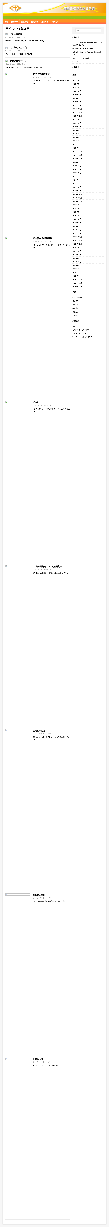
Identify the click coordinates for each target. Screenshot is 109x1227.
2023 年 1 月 (76, 233)
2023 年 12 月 (77, 194)
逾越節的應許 (39, 894)
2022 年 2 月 (76, 272)
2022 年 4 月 (76, 265)
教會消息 (14, 22)
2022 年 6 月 (76, 258)
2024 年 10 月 (77, 159)
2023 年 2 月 (76, 230)
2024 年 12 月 (77, 151)
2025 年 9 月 (76, 119)
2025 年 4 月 (76, 137)
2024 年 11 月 (77, 155)
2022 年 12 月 (77, 237)
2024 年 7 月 (76, 169)
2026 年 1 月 (76, 105)
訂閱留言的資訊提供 (79, 333)
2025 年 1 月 (76, 148)
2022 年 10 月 (77, 244)
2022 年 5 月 (76, 262)
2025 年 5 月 (76, 134)
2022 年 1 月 (76, 276)
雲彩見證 (75, 312)
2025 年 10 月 (77, 116)
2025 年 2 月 (76, 144)
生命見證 (75, 62)
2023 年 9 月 (76, 205)
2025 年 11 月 (77, 112)
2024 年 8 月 (76, 166)
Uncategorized (77, 297)
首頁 (6, 22)
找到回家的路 (16, 34)
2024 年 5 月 (76, 176)
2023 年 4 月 (76, 223)
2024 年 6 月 (76, 173)
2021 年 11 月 (77, 283)
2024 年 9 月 (76, 162)
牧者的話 (75, 308)
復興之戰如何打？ (18, 61)
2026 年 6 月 (76, 87)
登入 (73, 326)
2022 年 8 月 (76, 251)
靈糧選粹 (75, 315)
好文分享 (75, 301)
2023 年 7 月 (76, 212)
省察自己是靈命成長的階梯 (81, 58)
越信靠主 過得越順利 (42, 238)
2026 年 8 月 (76, 80)
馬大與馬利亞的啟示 (19, 47)
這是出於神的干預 (41, 74)
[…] (44, 41)
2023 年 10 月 (77, 201)
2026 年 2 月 (76, 102)
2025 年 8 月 (76, 123)
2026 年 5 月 (76, 91)
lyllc (19, 37)
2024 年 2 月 (76, 187)
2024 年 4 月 (76, 180)
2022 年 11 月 (77, 240)
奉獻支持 (55, 22)
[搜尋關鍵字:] (88, 30)
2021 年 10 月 (77, 287)
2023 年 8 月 (76, 208)
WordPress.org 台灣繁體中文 (82, 337)
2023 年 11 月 (77, 198)
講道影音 (34, 22)
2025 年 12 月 (77, 109)
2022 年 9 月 (76, 247)
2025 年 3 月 (76, 141)
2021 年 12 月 (77, 279)
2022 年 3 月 (76, 269)
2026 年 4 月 (76, 95)
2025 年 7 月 (76, 127)
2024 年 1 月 (76, 191)
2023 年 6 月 (76, 215)
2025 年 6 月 (76, 130)
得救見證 (75, 305)
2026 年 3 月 (76, 98)
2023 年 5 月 (76, 219)
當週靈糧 (24, 22)
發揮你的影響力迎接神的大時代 (82, 49)
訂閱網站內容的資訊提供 (80, 330)
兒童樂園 (44, 22)
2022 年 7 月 (76, 255)
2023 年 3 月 (76, 226)
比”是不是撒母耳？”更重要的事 (47, 566)
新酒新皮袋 (38, 1058)
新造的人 (37, 402)
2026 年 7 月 (76, 84)
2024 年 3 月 (76, 183)
